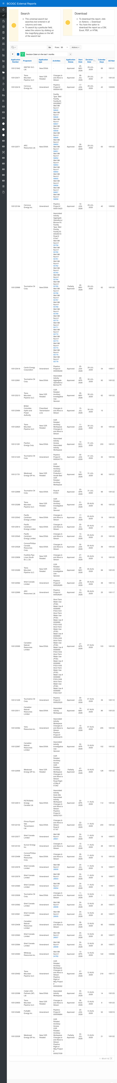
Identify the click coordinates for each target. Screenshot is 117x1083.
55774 (55, 348)
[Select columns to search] (13, 47)
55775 (55, 354)
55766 (55, 293)
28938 (55, 947)
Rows (57, 47)
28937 (55, 937)
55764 (55, 279)
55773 (55, 341)
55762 (55, 265)
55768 (55, 306)
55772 (55, 334)
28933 (55, 878)
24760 (55, 956)
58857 (55, 192)
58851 (55, 151)
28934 (55, 888)
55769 (55, 313)
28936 (55, 907)
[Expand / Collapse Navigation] (3, 3)
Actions (74, 47)
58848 (55, 130)
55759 (55, 245)
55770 (55, 320)
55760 (55, 252)
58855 (55, 178)
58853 (55, 165)
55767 (55, 300)
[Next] (111, 1058)
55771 (55, 327)
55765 (55, 286)
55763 (55, 272)
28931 (55, 839)
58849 (55, 137)
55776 (55, 361)
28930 (55, 869)
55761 (55, 259)
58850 (55, 144)
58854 (55, 171)
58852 (55, 158)
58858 (55, 199)
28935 (55, 916)
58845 (55, 110)
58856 (55, 185)
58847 (55, 124)
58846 (55, 117)
